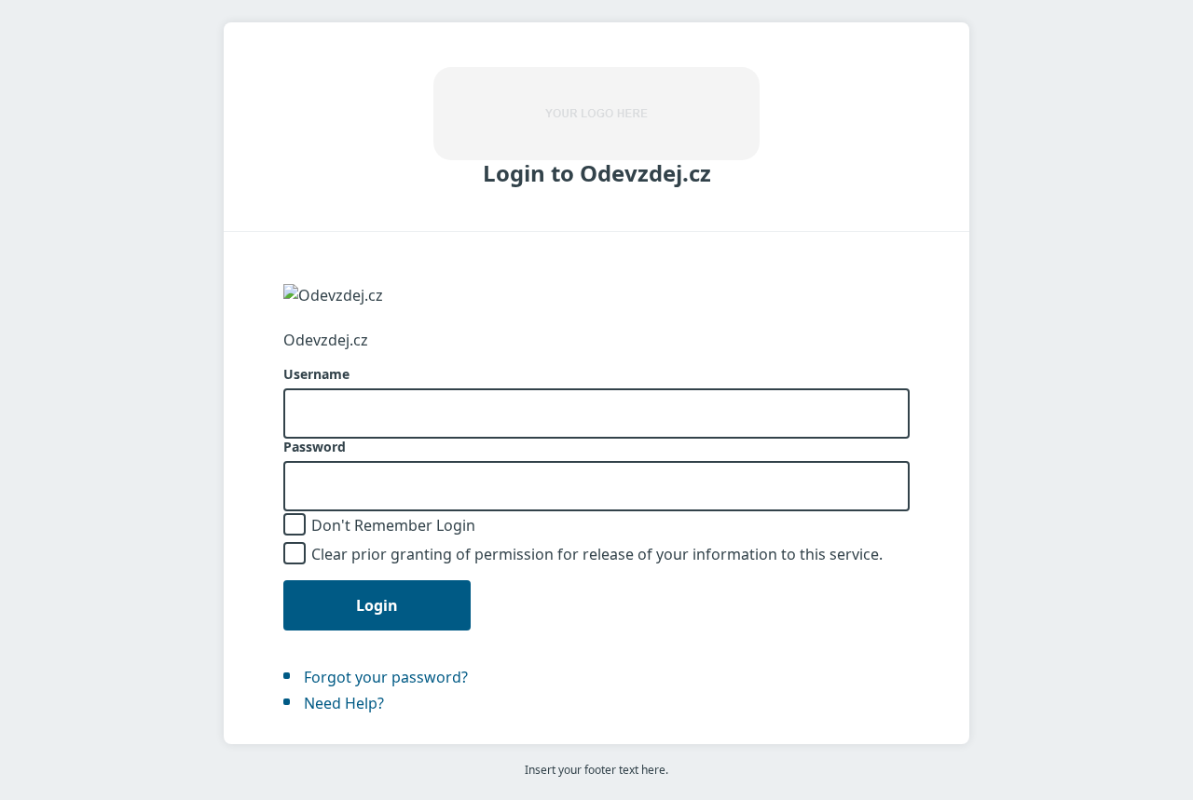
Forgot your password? (386, 677)
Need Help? (344, 703)
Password (314, 447)
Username (316, 374)
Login (377, 605)
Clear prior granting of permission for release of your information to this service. (597, 554)
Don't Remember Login (393, 525)
